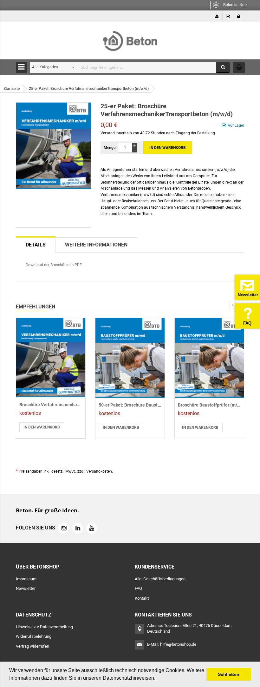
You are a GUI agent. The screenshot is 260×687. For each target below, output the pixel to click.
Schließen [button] (228, 674)
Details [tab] (36, 245)
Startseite (11, 88)
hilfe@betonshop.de (178, 644)
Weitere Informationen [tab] (96, 245)
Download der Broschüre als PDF (54, 265)
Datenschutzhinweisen (128, 678)
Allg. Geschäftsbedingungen (160, 578)
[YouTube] (91, 528)
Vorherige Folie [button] (233, 305)
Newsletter (26, 588)
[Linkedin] (77, 528)
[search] (128, 67)
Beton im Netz (235, 5)
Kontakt (142, 598)
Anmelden (238, 16)
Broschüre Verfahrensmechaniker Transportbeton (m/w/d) (78, 404)
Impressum (26, 578)
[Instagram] (63, 528)
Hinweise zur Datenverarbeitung (44, 626)
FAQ (138, 588)
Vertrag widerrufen (32, 646)
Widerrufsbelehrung (33, 636)
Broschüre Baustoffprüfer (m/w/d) (212, 404)
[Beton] (130, 38)
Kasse (228, 16)
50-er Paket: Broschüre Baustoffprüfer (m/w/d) (145, 404)
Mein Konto (217, 16)
